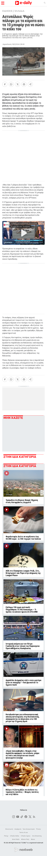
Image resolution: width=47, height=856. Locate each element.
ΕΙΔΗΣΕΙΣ (7, 11)
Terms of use (23, 832)
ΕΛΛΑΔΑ (19, 11)
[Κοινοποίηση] (30, 84)
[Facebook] (4, 84)
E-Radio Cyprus (26, 836)
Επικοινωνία (9, 829)
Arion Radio (16, 839)
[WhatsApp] (11, 84)
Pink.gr (6, 836)
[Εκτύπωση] (23, 84)
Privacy (38, 829)
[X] (17, 84)
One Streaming (37, 836)
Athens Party (25, 839)
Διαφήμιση (17, 829)
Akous (33, 839)
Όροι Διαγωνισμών (29, 829)
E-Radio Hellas (15, 836)
